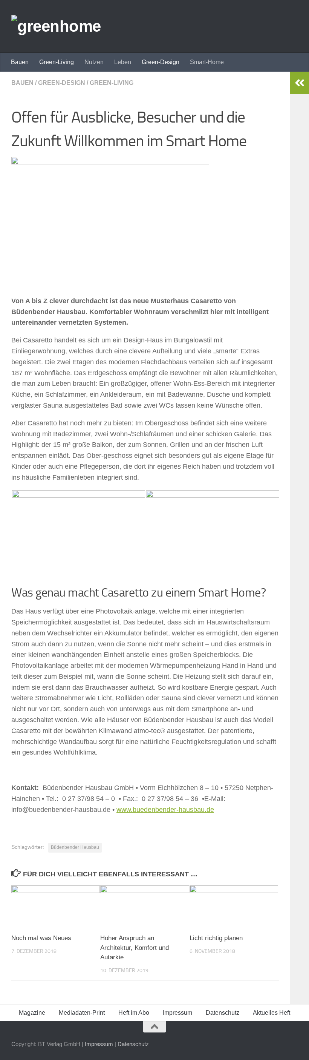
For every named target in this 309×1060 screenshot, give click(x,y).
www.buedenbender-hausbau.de (165, 809)
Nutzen (94, 62)
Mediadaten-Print (82, 1012)
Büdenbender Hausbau (75, 847)
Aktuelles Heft (271, 1012)
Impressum (177, 1012)
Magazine (32, 1012)
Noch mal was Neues (41, 938)
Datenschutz (222, 1012)
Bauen (20, 62)
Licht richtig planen (216, 938)
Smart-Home (207, 62)
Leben (122, 62)
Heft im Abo (133, 1012)
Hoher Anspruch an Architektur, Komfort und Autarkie (134, 947)
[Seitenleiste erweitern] (299, 83)
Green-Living (56, 62)
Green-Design (160, 62)
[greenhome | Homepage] (56, 26)
